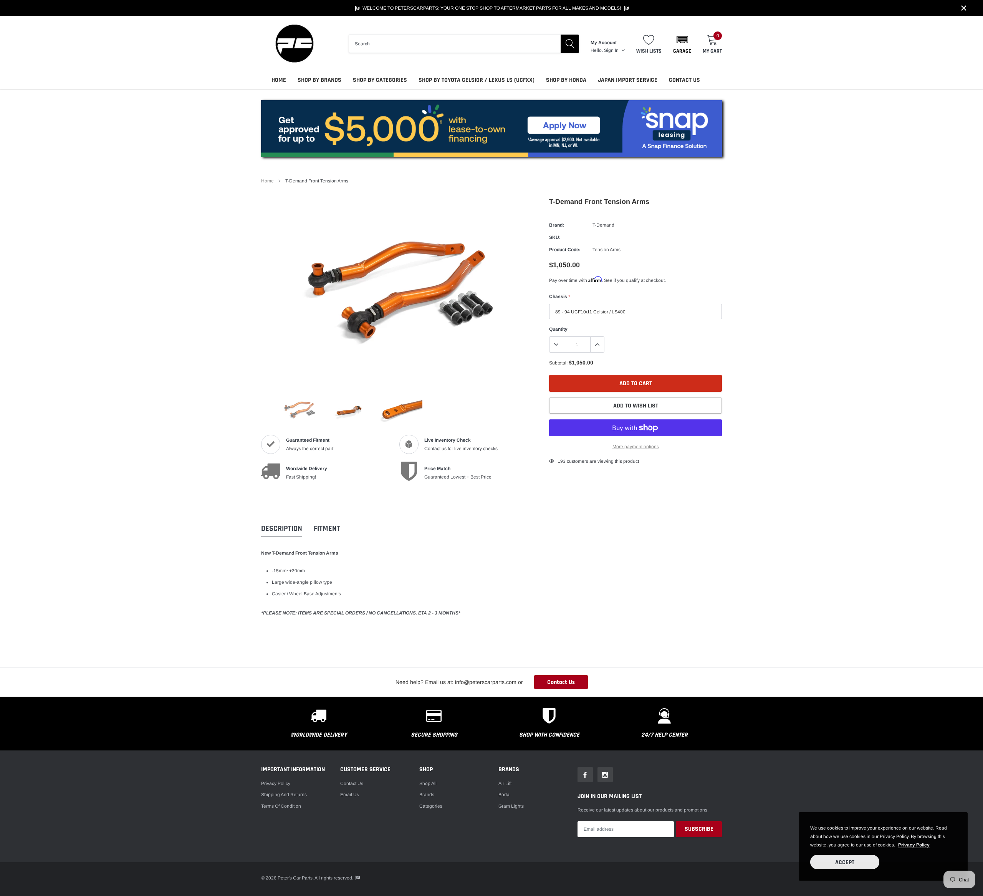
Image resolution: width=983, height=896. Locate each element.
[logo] (293, 43)
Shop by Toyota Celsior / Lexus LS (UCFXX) (477, 80)
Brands (426, 794)
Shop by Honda (566, 80)
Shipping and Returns (284, 794)
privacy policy (914, 845)
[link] (299, 409)
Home (278, 80)
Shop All (428, 783)
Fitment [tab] (327, 528)
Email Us (349, 794)
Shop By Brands (319, 80)
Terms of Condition (281, 806)
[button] (682, 44)
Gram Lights (511, 806)
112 (561, 461)
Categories (430, 806)
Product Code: (565, 249)
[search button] (570, 44)
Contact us (351, 783)
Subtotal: (558, 363)
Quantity (558, 329)
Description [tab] (281, 528)
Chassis (559, 296)
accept (844, 862)
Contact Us (684, 80)
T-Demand (603, 225)
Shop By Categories (380, 80)
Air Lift (504, 783)
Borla (504, 794)
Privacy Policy (275, 783)
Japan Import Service (627, 80)
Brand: (556, 225)
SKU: (555, 237)
